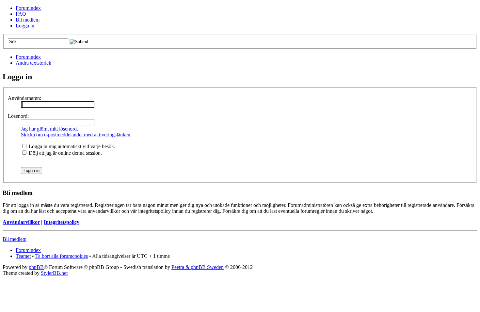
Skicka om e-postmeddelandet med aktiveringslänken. (76, 134)
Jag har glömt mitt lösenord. (49, 129)
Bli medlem (28, 20)
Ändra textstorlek (33, 63)
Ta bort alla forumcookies (61, 256)
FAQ (21, 14)
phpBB (36, 267)
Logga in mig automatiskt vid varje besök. (71, 146)
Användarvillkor (21, 222)
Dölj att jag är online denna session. (64, 153)
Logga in (25, 25)
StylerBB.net (54, 273)
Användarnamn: (24, 98)
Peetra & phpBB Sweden (197, 267)
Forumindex (28, 8)
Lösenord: (18, 116)
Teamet (23, 256)
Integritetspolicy (61, 222)
